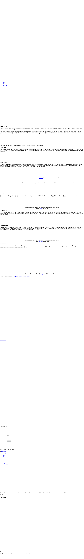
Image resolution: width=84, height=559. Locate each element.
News (4, 467)
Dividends (41, 178)
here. (21, 443)
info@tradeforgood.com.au (6, 453)
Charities (4, 83)
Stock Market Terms (6, 468)
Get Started (5, 84)
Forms (4, 465)
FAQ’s (4, 466)
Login (1, 89)
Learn (4, 462)
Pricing (4, 461)
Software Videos (3, 340)
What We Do (5, 85)
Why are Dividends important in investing (22, 276)
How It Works (5, 458)
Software (4, 86)
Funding (4, 463)
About (4, 82)
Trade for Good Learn (4, 343)
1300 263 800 (3, 451)
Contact (4, 87)
